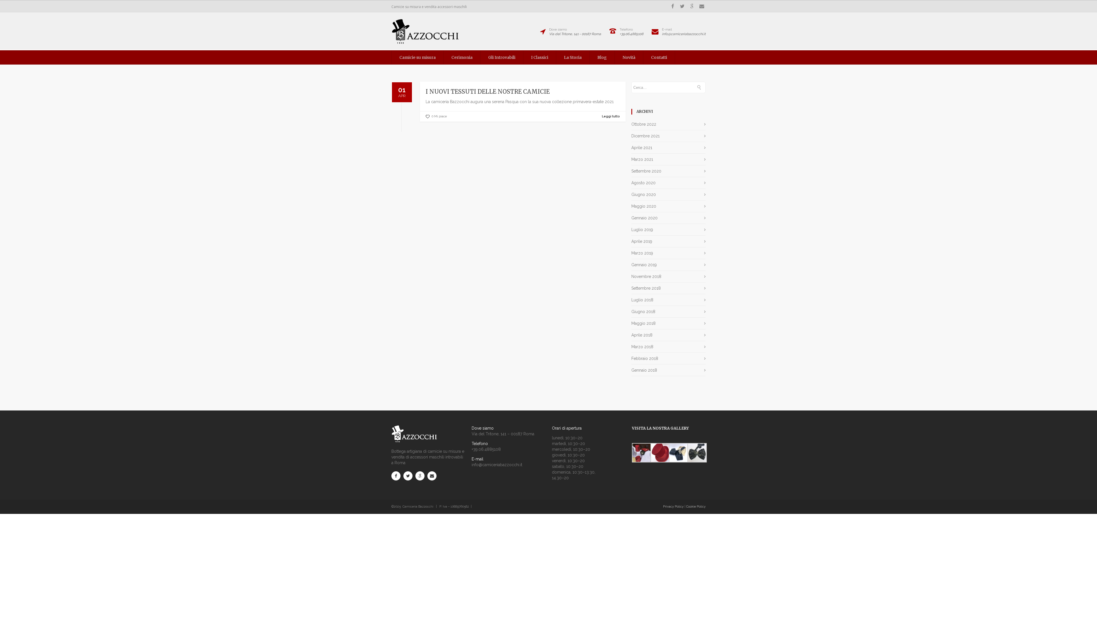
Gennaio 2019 (644, 265)
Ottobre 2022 (643, 124)
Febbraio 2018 (644, 358)
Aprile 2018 (641, 335)
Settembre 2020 (646, 171)
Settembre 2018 (646, 288)
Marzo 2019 (642, 253)
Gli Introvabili (501, 57)
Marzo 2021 (642, 159)
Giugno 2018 (643, 311)
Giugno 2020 (643, 194)
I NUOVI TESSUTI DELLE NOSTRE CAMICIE (488, 91)
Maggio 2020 (643, 206)
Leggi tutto (611, 116)
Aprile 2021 (641, 147)
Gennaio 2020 (644, 218)
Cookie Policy (696, 506)
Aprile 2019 (641, 241)
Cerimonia (462, 57)
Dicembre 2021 (645, 136)
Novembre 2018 (646, 276)
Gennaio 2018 (644, 370)
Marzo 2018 (642, 346)
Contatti (659, 57)
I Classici (539, 57)
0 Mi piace (439, 116)
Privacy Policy (673, 506)
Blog (602, 57)
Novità (628, 57)
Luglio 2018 (642, 300)
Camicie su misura (417, 57)
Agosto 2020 (643, 183)
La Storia (573, 57)
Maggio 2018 (643, 323)
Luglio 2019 (642, 229)
